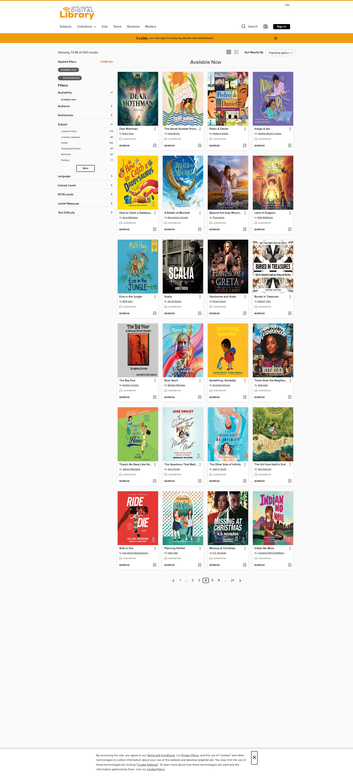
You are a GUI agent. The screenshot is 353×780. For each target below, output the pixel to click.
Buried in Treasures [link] (266, 296)
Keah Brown (173, 133)
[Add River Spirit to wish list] (199, 397)
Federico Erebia (220, 133)
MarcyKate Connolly (177, 217)
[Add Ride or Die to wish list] (154, 565)
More (85, 168)
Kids (105, 27)
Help (287, 5)
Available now (68, 99)
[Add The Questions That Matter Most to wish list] (199, 481)
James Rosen (174, 301)
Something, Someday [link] (222, 380)
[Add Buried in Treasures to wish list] (289, 313)
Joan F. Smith (219, 469)
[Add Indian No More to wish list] (289, 565)
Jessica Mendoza (131, 469)
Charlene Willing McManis (271, 553)
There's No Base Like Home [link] (136, 464)
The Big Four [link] (127, 380)
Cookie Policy (155, 769)
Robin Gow (128, 133)
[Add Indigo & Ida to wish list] (289, 146)
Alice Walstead (130, 217)
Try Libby (142, 38)
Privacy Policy (190, 755)
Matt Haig (127, 301)
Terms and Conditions (161, 755)
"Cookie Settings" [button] (147, 765)
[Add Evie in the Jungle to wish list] (154, 313)
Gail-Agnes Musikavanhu (135, 553)
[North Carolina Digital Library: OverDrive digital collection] (77, 13)
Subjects (66, 27)
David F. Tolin (264, 301)
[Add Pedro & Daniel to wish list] (244, 146)
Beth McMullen (265, 217)
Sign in (281, 27)
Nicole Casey (219, 301)
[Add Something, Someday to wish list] (244, 397)
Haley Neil (172, 553)
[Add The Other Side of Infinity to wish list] (244, 481)
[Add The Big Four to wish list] (154, 397)
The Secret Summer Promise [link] (181, 129)
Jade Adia (263, 385)
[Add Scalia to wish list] (199, 313)
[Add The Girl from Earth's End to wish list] (289, 481)
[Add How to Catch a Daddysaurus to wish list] (154, 229)
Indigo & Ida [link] (262, 129)
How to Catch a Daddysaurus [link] (136, 213)
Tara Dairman (264, 469)
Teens (117, 27)
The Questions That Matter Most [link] (181, 464)
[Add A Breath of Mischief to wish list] (199, 229)
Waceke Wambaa (176, 385)
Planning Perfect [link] (174, 548)
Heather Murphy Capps (269, 133)
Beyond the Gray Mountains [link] (226, 213)
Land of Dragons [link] (264, 213)
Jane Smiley (173, 469)
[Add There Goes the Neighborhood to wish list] (289, 397)
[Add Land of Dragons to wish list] (289, 229)
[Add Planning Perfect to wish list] (199, 565)
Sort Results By (254, 52)
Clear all (106, 61)
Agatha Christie (130, 385)
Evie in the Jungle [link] (130, 296)
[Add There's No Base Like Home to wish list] (154, 481)
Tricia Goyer (218, 217)
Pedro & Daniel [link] (218, 129)
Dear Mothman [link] (128, 129)
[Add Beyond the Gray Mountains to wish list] (244, 229)
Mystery (150, 27)
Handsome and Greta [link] (222, 296)
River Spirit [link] (171, 380)
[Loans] (265, 27)
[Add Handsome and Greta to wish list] (244, 313)
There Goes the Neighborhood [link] (271, 380)
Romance (133, 27)
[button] (249, 27)
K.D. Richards (219, 553)
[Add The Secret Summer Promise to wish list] (199, 146)
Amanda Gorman (221, 385)
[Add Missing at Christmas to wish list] (244, 565)
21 (232, 580)
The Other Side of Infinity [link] (225, 464)
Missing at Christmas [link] (222, 548)
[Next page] (240, 580)
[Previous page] (173, 580)
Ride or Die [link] (126, 548)
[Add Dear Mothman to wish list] (154, 146)
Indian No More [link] (264, 548)
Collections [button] (85, 27)
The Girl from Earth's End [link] (270, 464)
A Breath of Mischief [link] (177, 213)
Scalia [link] (168, 296)
